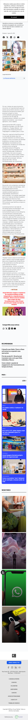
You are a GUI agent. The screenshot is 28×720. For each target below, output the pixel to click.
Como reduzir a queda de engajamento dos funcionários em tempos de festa (13, 365)
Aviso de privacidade (14, 696)
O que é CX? (14, 699)
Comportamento (5, 476)
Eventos (14, 682)
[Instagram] (12, 667)
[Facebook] (8, 667)
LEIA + (24, 381)
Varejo (3, 405)
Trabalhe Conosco (14, 703)
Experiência (5, 453)
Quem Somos (14, 689)
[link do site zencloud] (18, 716)
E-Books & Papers (14, 679)
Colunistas (14, 685)
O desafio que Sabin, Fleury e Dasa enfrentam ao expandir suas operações (13, 351)
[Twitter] (16, 667)
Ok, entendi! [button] (14, 17)
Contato (14, 692)
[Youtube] (19, 667)
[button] (3, 37)
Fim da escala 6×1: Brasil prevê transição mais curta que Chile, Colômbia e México (12, 358)
